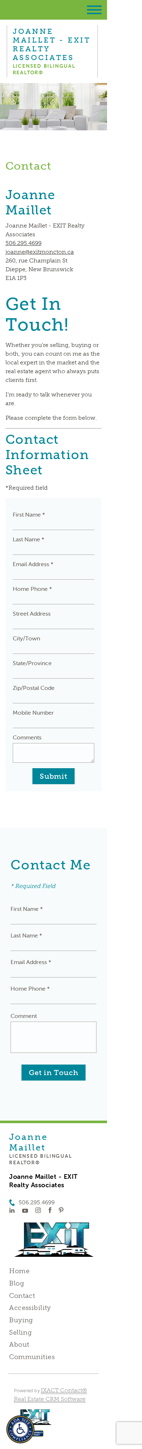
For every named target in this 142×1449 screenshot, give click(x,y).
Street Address (32, 613)
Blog (16, 1283)
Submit (53, 776)
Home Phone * (32, 588)
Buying (21, 1320)
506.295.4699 (23, 243)
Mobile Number (33, 712)
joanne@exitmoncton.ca (39, 251)
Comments (27, 737)
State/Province (32, 663)
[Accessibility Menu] (20, 1429)
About (19, 1345)
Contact (22, 1296)
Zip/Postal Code (34, 687)
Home (19, 1271)
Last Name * (28, 539)
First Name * (29, 514)
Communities (32, 1357)
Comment (24, 1015)
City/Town (26, 638)
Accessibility (30, 1308)
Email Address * (33, 564)
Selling (20, 1332)
